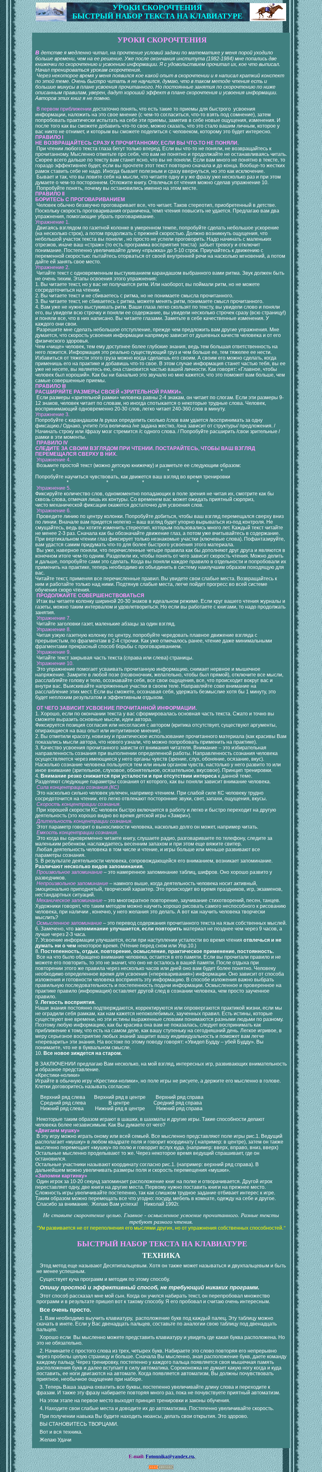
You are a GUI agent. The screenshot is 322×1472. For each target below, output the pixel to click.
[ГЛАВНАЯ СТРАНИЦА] (51, 19)
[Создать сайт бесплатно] (161, 1467)
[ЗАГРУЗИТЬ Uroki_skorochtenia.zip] (268, 19)
